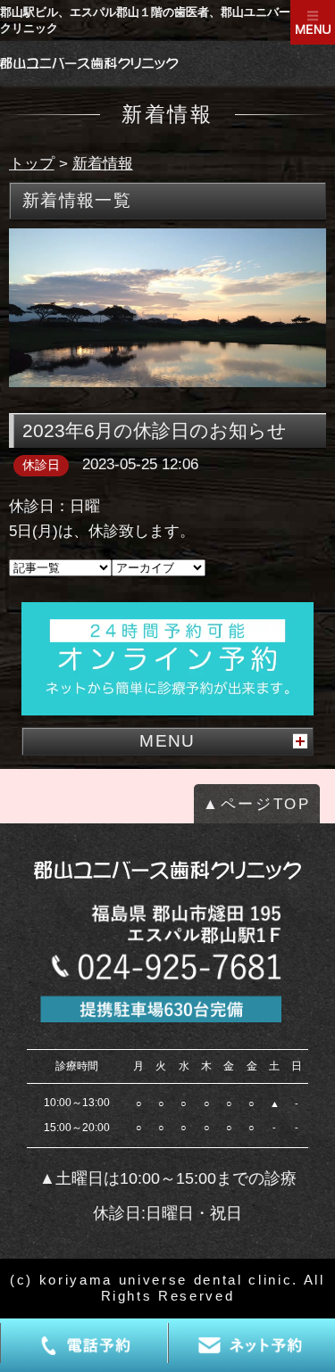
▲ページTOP (257, 804)
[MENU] (312, 22)
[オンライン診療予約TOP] (167, 659)
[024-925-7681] (167, 960)
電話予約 (84, 1345)
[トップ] (89, 63)
